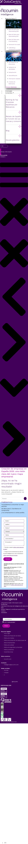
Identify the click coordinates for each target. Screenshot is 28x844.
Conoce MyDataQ (11, 87)
